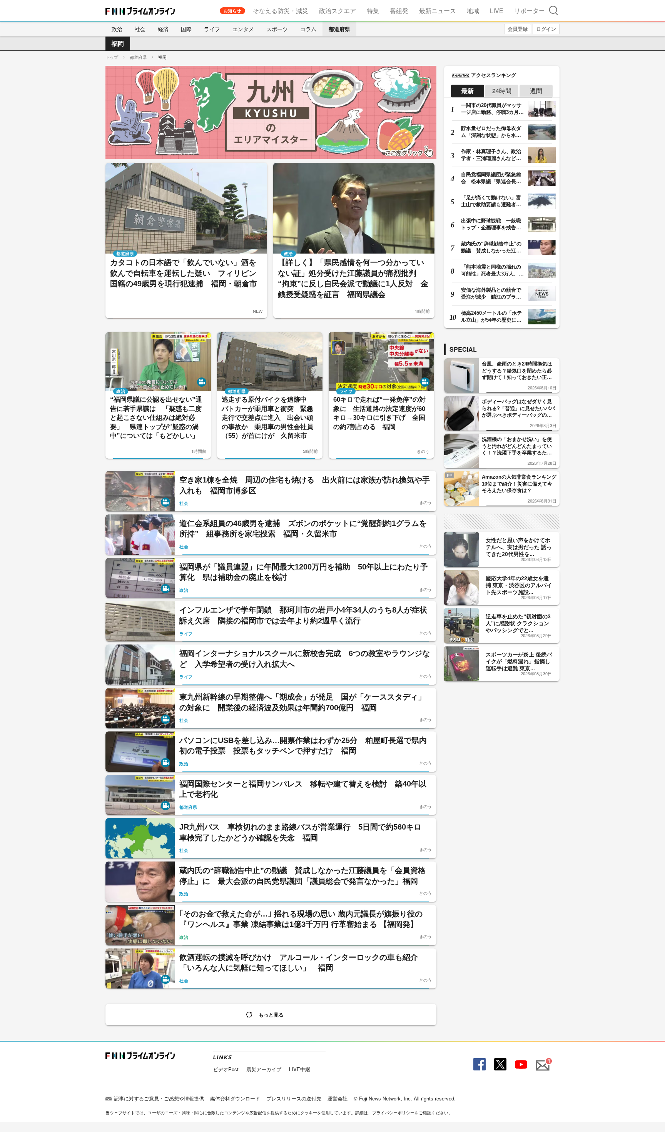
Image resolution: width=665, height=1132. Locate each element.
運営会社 (337, 1098)
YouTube (520, 1064)
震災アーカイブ (263, 1069)
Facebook (478, 1064)
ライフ (212, 29)
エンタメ (243, 29)
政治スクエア (337, 10)
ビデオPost (226, 1069)
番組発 (399, 10)
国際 (186, 29)
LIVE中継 (299, 1069)
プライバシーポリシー (393, 1112)
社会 (140, 29)
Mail (541, 1061)
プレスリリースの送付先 (293, 1098)
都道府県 (339, 29)
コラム (308, 29)
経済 (163, 29)
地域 (473, 10)
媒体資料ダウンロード (235, 1098)
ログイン (546, 28)
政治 (117, 29)
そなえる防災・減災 (280, 10)
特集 (373, 10)
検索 (553, 10)
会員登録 (518, 28)
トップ (111, 57)
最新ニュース (437, 10)
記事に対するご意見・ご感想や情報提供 (159, 1098)
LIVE (496, 10)
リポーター (529, 10)
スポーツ (277, 29)
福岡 (118, 43)
